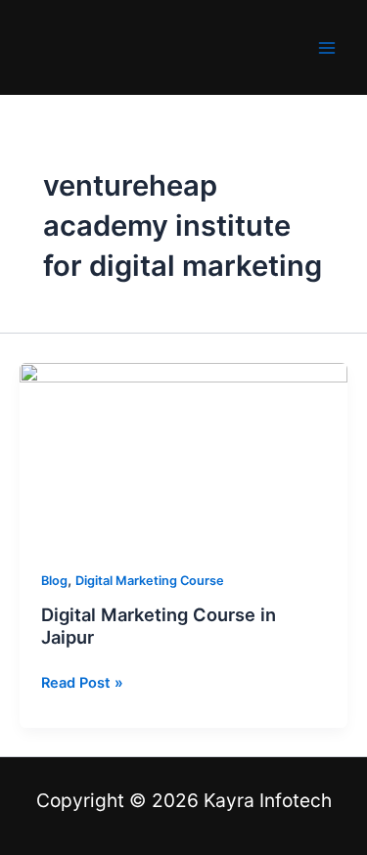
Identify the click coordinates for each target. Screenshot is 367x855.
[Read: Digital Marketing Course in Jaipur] (183, 454)
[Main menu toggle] (326, 47)
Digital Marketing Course (149, 580)
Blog (54, 580)
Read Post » (82, 681)
